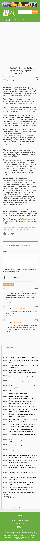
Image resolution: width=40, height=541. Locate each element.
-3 (34, 288)
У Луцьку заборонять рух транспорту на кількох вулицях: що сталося (22, 392)
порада (5, 229)
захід (20, 229)
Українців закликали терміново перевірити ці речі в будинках (23, 451)
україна (9, 227)
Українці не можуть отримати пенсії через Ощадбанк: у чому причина (23, 420)
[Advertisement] (20, 44)
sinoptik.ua (13, 508)
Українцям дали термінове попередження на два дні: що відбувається (23, 461)
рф (30, 229)
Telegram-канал (26, 219)
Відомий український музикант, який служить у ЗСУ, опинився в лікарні (22, 387)
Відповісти (9, 302)
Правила (26, 269)
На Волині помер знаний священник (23, 406)
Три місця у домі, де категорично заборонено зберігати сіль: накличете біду (23, 372)
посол (10, 229)
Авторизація (18, 20)
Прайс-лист (20, 523)
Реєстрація (5, 20)
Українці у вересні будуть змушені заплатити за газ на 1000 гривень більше (23, 410)
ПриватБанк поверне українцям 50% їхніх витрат (23, 473)
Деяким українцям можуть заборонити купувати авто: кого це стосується (21, 483)
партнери (26, 229)
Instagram (7, 221)
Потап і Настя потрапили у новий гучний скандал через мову (22, 478)
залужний (16, 229)
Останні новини (8, 347)
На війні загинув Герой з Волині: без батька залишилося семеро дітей (22, 402)
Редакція (20, 515)
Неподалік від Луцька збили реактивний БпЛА (23, 441)
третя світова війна (22, 227)
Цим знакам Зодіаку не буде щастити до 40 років (23, 361)
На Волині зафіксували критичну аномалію (23, 357)
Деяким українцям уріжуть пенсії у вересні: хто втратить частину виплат (23, 446)
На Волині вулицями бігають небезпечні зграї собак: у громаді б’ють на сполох (22, 425)
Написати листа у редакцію (20, 520)
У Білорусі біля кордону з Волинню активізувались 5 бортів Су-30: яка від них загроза (23, 467)
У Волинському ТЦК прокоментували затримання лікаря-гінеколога (21, 488)
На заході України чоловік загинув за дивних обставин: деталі (22, 415)
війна (13, 227)
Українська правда (25, 103)
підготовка (32, 227)
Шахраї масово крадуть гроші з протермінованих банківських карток (21, 397)
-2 (34, 306)
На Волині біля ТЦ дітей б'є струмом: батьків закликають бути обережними (21, 430)
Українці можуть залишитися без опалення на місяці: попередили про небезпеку (23, 456)
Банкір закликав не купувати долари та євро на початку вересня (23, 382)
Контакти (20, 518)
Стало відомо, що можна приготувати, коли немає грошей (23, 366)
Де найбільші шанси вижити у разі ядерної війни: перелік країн (23, 377)
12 (8, 234)
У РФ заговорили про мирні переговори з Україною (22, 436)
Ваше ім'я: (6, 251)
